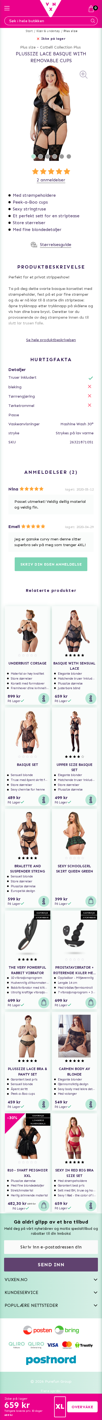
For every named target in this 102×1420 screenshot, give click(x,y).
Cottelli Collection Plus (60, 47)
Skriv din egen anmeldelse (51, 564)
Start (29, 31)
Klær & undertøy (48, 31)
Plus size (71, 31)
